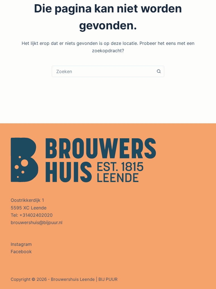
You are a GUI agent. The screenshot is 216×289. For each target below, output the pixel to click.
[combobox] (102, 71)
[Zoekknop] (158, 71)
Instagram (21, 244)
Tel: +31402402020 (32, 215)
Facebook (21, 251)
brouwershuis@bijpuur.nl (36, 222)
